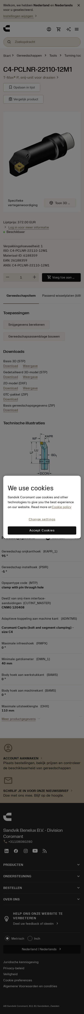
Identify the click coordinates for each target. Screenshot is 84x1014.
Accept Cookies (41, 530)
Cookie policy (61, 507)
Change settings (42, 520)
